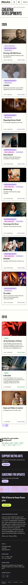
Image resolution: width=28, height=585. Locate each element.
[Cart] (19, 2)
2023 (21, 443)
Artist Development (6, 7)
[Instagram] (7, 576)
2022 (4, 445)
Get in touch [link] (6, 505)
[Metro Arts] (6, 2)
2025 (11, 443)
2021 (9, 445)
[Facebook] (3, 576)
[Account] (14, 2)
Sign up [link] (5, 481)
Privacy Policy (15, 582)
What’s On (10, 582)
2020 (14, 445)
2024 (16, 443)
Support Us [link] (6, 464)
